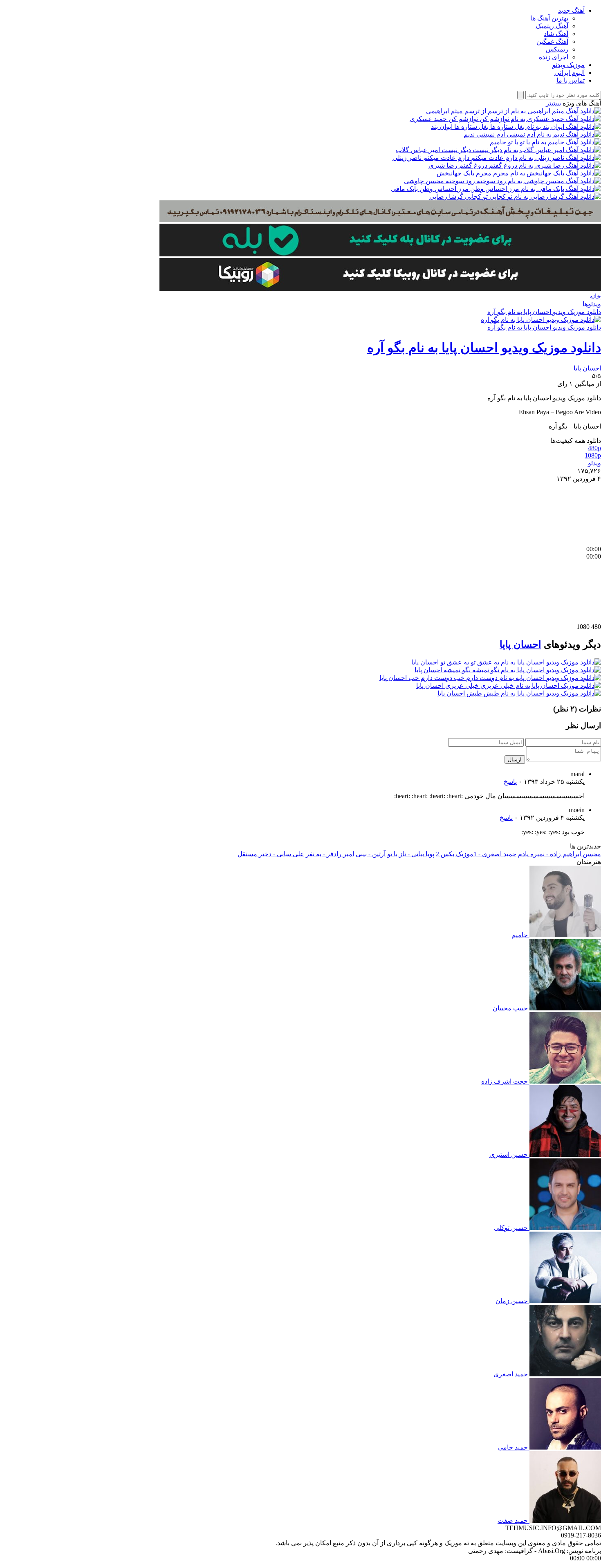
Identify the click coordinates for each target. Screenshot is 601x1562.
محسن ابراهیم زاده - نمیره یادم (559, 854)
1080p (593, 455)
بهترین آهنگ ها (549, 18)
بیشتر (553, 103)
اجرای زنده (553, 57)
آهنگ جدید (571, 10)
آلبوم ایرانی (569, 72)
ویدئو (594, 463)
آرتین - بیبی (371, 854)
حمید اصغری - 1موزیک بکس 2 (476, 854)
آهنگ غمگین (552, 41)
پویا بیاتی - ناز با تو (410, 854)
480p (594, 447)
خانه (595, 296)
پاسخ (510, 781)
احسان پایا (587, 368)
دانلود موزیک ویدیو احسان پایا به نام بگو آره (544, 311)
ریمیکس (557, 49)
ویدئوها (592, 304)
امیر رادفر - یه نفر (330, 854)
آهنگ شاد (556, 33)
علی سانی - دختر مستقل (271, 854)
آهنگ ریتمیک (552, 25)
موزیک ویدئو (568, 64)
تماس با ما (570, 80)
